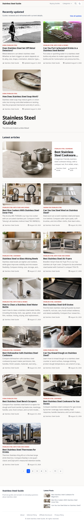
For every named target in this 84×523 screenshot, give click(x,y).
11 (55, 471)
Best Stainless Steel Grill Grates (58, 304)
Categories (66, 3)
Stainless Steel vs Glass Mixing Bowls (20, 258)
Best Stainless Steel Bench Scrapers (19, 401)
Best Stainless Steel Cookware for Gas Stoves (61, 402)
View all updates (76, 16)
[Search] (75, 3)
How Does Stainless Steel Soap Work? (20, 96)
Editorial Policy (32, 515)
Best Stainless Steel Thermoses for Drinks (19, 450)
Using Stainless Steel (9, 45)
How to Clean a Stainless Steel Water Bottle (20, 305)
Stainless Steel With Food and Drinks (15, 207)
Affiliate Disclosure (45, 515)
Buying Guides (55, 3)
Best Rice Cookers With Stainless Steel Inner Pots (20, 211)
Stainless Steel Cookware (63, 148)
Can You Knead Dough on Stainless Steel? (60, 354)
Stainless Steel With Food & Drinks (55, 45)
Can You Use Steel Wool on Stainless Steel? (60, 211)
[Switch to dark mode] (80, 3)
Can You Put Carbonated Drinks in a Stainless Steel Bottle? (60, 49)
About (22, 515)
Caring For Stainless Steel (52, 207)
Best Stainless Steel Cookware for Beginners (65, 155)
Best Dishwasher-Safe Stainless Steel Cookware (20, 354)
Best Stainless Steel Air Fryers (57, 258)
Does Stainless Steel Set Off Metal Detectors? (18, 49)
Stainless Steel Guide (11, 3)
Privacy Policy (59, 515)
